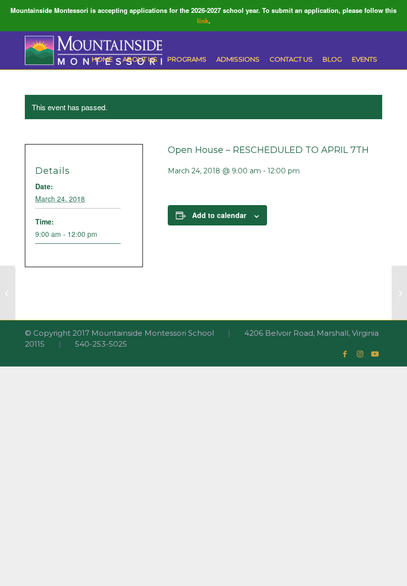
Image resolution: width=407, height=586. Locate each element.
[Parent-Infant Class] (7, 293)
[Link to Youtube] (374, 354)
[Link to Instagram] (359, 354)
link (202, 20)
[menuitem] (102, 59)
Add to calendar (219, 215)
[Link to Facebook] (345, 354)
